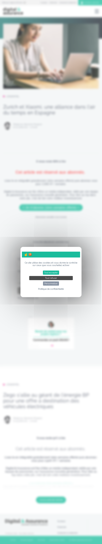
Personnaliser (51, 283)
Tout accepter (51, 272)
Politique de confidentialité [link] (51, 289)
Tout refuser (51, 278)
